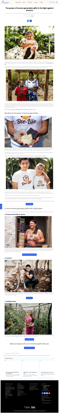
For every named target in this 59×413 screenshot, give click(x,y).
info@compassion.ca (46, 390)
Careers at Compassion (9, 395)
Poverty (32, 15)
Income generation (8, 355)
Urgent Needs (19, 385)
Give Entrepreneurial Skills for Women (29, 254)
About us (36, 2)
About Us (19, 390)
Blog (6, 397)
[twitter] (47, 393)
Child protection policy (44, 396)
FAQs (42, 395)
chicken (12, 292)
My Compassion (32, 387)
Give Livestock (29, 297)
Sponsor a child (18, 2)
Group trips (7, 389)
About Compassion (20, 391)
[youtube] (49, 393)
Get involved (30, 2)
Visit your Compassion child (9, 388)
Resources (7, 393)
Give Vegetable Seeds (29, 339)
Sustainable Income (31, 355)
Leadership (19, 395)
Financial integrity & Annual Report (21, 394)
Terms (44, 395)
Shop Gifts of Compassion (29, 347)
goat (15, 292)
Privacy (47, 395)
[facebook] (43, 393)
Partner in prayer (8, 392)
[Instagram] (45, 393)
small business (14, 355)
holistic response (11, 63)
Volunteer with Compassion (9, 387)
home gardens (16, 336)
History (19, 393)
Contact (41, 2)
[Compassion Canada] (5, 2)
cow (18, 292)
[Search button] (54, 2)
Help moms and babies (21, 386)
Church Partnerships (8, 394)
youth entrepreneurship (46, 355)
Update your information (33, 388)
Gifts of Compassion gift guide (13, 211)
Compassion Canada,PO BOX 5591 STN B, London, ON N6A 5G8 (46, 386)
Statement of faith (21, 392)
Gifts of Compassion (20, 388)
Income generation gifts (17, 109)
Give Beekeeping (29, 204)
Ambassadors (7, 391)
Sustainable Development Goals (22, 355)
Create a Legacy (20, 387)
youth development (38, 355)
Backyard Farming (27, 292)
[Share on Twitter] (28, 21)
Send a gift (31, 389)
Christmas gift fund (8, 390)
